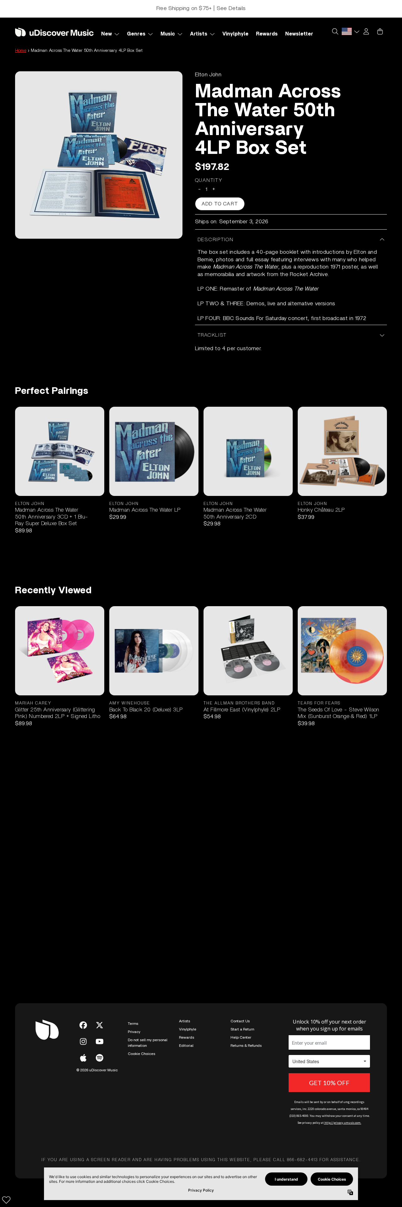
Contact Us (240, 1021)
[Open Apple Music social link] (83, 1058)
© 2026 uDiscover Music (97, 1070)
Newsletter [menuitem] (299, 33)
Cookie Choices (141, 1054)
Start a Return (242, 1029)
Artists (184, 1021)
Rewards (186, 1037)
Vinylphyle (187, 1029)
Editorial (186, 1045)
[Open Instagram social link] (83, 1041)
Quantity (209, 180)
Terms (133, 1023)
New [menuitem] (106, 33)
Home (20, 50)
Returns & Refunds (246, 1045)
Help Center (241, 1037)
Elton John (208, 75)
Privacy (134, 1032)
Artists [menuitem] (198, 33)
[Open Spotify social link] (99, 1058)
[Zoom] (98, 155)
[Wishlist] (6, 1199)
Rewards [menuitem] (267, 33)
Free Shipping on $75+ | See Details (201, 8)
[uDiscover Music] (54, 31)
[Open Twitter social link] (99, 1025)
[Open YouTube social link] (99, 1041)
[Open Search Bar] (334, 31)
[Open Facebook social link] (83, 1025)
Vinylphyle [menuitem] (235, 33)
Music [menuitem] (167, 33)
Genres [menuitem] (136, 33)
